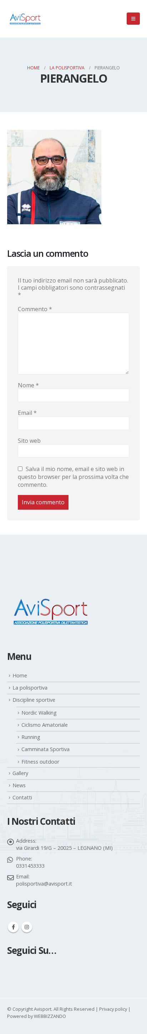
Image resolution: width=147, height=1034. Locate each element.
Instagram (26, 927)
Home (19, 675)
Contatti (22, 797)
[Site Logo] (25, 18)
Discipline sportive (33, 699)
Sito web (29, 440)
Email (27, 412)
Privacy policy (113, 1009)
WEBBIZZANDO (50, 1016)
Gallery (20, 773)
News (19, 785)
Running (30, 737)
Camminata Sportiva (45, 749)
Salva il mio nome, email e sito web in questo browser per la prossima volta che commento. (73, 476)
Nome (28, 385)
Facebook (13, 927)
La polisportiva (29, 687)
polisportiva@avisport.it (44, 883)
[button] (133, 19)
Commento (35, 309)
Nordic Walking (39, 712)
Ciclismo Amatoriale (44, 724)
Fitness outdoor (40, 761)
